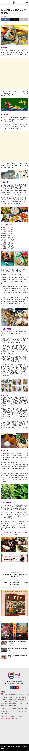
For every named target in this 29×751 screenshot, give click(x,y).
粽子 (9, 565)
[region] (14, 603)
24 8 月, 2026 (11, 652)
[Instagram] (14, 687)
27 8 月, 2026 (11, 645)
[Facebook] (11, 687)
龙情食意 (9, 7)
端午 (6, 565)
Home (2, 7)
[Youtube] (17, 687)
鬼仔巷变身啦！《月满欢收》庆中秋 (11, 635)
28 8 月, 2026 (5, 637)
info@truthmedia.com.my (7, 718)
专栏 (6, 7)
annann (4, 16)
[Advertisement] (14, 73)
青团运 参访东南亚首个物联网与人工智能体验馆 (17, 649)
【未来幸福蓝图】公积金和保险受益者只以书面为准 (17, 642)
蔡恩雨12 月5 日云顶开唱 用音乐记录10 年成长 (17, 656)
